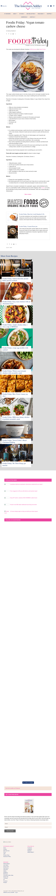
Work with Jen (6, 850)
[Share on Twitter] (15, 34)
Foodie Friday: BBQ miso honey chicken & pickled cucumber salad (15, 418)
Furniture (5, 881)
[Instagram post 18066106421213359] (12, 528)
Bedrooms (5, 873)
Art (4, 879)
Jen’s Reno (5, 865)
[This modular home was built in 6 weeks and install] (44, 619)
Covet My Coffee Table (8, 875)
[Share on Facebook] (6, 34)
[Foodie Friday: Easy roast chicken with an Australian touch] (16, 283)
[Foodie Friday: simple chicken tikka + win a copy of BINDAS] (16, 306)
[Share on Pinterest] (9, 34)
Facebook (30, 847)
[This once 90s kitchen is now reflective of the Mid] (44, 752)
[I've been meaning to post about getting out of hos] (44, 565)
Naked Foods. (42, 49)
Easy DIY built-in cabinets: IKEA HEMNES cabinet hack (23, 497)
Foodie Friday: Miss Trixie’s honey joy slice (15, 395)
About (4, 847)
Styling (4, 871)
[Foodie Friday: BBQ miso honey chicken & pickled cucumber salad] (16, 398)
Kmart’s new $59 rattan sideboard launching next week (23, 504)
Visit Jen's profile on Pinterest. (12, 788)
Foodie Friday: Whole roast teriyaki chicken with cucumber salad (14, 372)
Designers (5, 872)
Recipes (5, 882)
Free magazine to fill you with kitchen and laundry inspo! (23, 491)
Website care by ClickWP (8, 892)
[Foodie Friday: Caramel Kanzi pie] (28, 232)
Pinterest (29, 850)
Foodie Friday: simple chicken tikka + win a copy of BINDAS (15, 326)
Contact (5, 849)
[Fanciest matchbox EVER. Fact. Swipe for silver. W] (28, 735)
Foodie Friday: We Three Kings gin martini (14, 464)
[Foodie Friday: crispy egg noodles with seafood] (16, 329)
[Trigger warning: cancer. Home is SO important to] (28, 665)
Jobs (4, 853)
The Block (5, 878)
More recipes (28, 194)
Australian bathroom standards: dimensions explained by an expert (26, 484)
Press (4, 852)
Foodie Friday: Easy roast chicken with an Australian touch (16, 302)
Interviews (5, 869)
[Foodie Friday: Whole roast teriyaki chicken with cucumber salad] (16, 352)
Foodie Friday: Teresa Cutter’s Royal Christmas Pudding (14, 441)
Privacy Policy (6, 855)
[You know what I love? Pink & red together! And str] (12, 735)
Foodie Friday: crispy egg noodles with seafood (15, 349)
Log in (16, 892)
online (42, 187)
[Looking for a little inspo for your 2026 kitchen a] (28, 533)
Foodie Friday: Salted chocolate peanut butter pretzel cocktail (15, 279)
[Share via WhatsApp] (11, 34)
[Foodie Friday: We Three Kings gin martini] (16, 444)
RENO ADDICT (6, 863)
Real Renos (5, 868)
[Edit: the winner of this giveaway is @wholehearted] (12, 643)
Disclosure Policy (7, 856)
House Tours (6, 866)
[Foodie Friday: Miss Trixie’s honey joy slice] (16, 375)
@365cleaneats (33, 49)
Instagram (30, 849)
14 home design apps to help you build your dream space (24, 511)
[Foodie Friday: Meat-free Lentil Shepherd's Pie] (28, 217)
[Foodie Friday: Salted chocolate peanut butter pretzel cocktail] (16, 260)
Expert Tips (5, 876)
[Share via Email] (13, 34)
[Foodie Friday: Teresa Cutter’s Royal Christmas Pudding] (16, 421)
